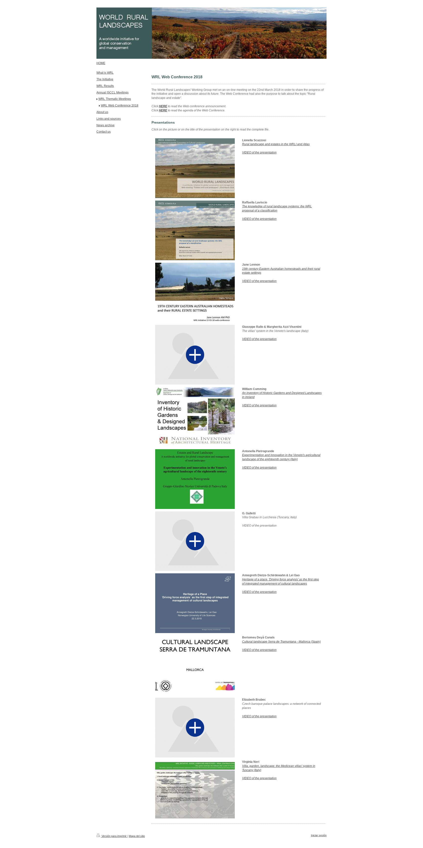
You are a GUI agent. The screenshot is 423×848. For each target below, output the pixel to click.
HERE (163, 106)
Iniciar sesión (319, 835)
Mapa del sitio (137, 836)
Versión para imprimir (114, 836)
